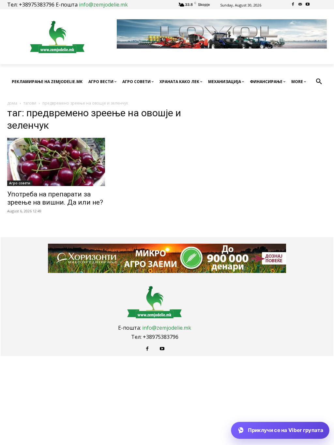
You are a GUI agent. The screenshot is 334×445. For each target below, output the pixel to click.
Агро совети (19, 183)
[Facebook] (292, 4)
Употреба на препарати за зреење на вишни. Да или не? (55, 198)
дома (12, 103)
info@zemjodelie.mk (103, 4)
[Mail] (300, 4)
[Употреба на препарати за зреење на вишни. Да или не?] (56, 162)
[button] (319, 82)
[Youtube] (307, 4)
